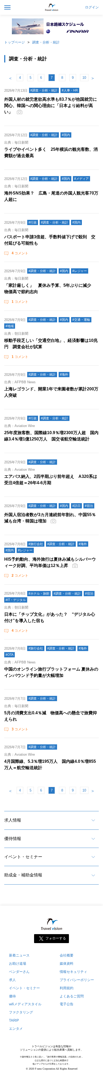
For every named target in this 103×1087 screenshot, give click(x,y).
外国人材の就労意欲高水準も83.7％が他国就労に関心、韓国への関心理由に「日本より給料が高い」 (50, 105)
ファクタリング (21, 1012)
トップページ (14, 42)
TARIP (14, 1020)
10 (84, 78)
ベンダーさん (19, 972)
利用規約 (66, 988)
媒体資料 (66, 963)
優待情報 (12, 838)
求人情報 (12, 820)
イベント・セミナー (23, 857)
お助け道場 (17, 963)
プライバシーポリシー (77, 980)
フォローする (55, 938)
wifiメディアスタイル (25, 1004)
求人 (12, 980)
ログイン (92, 7)
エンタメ (16, 1029)
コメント (20, 253)
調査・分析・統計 (46, 42)
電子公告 (66, 1004)
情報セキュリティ (73, 972)
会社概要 (66, 955)
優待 (12, 996)
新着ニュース (19, 955)
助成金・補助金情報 (23, 875)
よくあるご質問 (72, 996)
